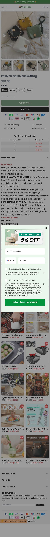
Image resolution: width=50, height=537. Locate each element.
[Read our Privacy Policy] (43, 272)
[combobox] (10, 260)
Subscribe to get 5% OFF (25, 302)
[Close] (46, 228)
